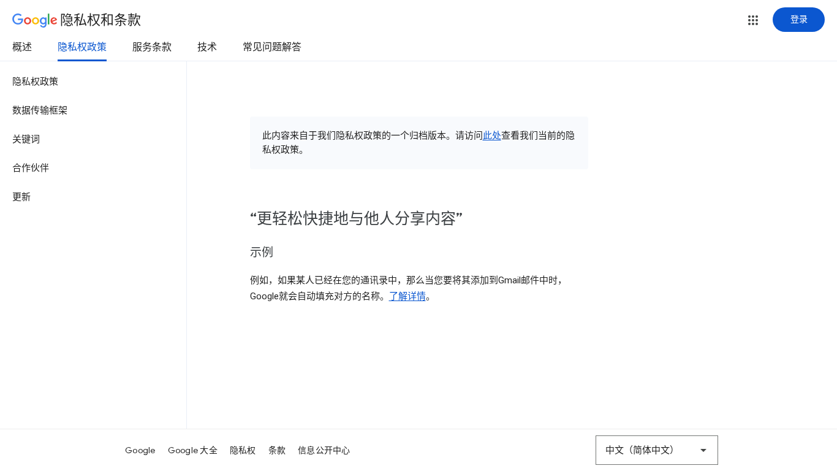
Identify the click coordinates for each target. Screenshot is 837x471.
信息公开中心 (324, 450)
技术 (207, 47)
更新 (21, 196)
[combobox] (657, 450)
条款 (277, 450)
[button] (753, 20)
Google (140, 450)
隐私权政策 (82, 47)
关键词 (26, 139)
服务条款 (152, 47)
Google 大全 (193, 450)
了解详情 (407, 296)
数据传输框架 (39, 110)
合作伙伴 (30, 168)
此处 (492, 135)
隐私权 (243, 450)
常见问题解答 (272, 47)
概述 (22, 47)
